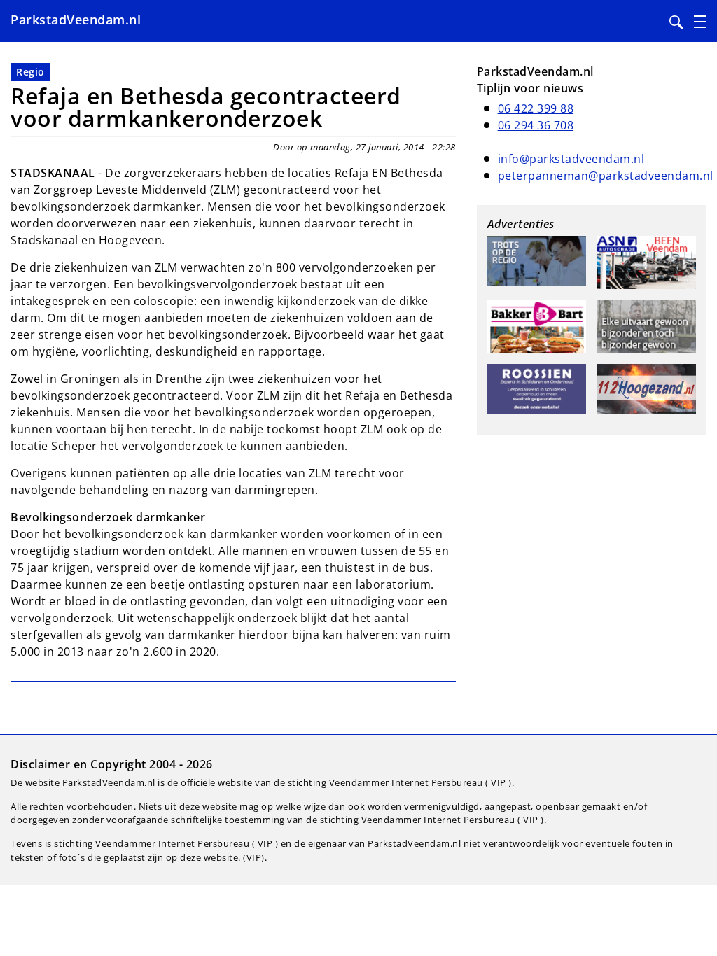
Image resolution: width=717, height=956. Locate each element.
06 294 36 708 (536, 125)
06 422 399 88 (536, 108)
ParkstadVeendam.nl (76, 19)
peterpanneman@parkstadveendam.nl (605, 175)
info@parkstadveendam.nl (571, 159)
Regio (30, 71)
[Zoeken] (676, 22)
